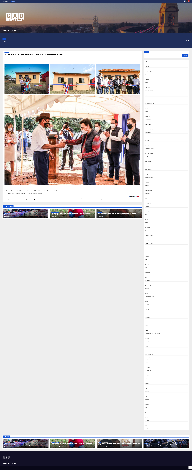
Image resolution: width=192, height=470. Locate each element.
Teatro (146, 396)
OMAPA (146, 298)
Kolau (146, 259)
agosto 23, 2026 (8, 446)
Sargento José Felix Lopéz (150, 378)
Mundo (146, 283)
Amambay (147, 79)
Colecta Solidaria (148, 132)
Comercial (147, 140)
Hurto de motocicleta (149, 232)
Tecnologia (147, 401)
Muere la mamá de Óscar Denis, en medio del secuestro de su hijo (87, 199)
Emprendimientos (148, 190)
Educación (147, 185)
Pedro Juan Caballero (149, 322)
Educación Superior (149, 187)
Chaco (146, 121)
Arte (146, 84)
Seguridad (147, 383)
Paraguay (147, 309)
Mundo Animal (148, 285)
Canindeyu (147, 111)
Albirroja (146, 76)
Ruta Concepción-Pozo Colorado (151, 357)
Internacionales (148, 248)
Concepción (6, 52)
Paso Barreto (147, 312)
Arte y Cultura (147, 87)
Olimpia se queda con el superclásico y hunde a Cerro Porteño (162, 445)
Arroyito (146, 82)
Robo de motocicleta (149, 354)
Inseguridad (147, 240)
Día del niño (147, 172)
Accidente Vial (147, 69)
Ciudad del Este (148, 124)
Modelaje (146, 277)
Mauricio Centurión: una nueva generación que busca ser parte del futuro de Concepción (70, 214)
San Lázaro (147, 372)
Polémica (146, 325)
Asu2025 (146, 92)
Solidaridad (147, 391)
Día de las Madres (148, 169)
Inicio (5, 41)
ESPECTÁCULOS (148, 203)
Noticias (146, 293)
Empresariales (147, 193)
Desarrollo (147, 158)
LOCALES (147, 264)
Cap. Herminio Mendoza (149, 113)
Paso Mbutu (147, 317)
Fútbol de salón (148, 217)
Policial (146, 327)
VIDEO (146, 423)
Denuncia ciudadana (149, 153)
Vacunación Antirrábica (149, 415)
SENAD (146, 386)
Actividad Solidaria (148, 71)
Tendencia (147, 404)
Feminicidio (147, 211)
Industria (146, 238)
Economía (147, 182)
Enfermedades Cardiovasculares (151, 195)
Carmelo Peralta (148, 119)
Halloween (147, 219)
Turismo (146, 409)
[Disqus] (72, 234)
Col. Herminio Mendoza (149, 129)
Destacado (147, 166)
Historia (146, 222)
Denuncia (147, 150)
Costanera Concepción (149, 148)
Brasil (146, 106)
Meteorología (147, 272)
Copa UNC (147, 145)
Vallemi (146, 417)
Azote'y (146, 95)
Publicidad (147, 343)
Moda (146, 275)
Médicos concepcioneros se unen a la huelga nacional (20, 215)
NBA (146, 290)
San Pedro (147, 375)
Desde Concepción (148, 161)
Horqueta (147, 224)
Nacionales (147, 288)
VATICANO (147, 420)
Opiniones (147, 304)
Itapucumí (147, 256)
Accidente (147, 66)
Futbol (146, 214)
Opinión (146, 301)
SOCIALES (147, 388)
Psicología (147, 338)
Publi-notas (147, 341)
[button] (186, 40)
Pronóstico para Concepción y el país (152, 333)
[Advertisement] (98, 40)
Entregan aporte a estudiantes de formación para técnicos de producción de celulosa (25, 199)
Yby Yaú (146, 428)
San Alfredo (147, 367)
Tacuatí (146, 394)
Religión (146, 351)
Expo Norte (147, 206)
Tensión (146, 407)
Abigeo (146, 61)
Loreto (146, 267)
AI (145, 74)
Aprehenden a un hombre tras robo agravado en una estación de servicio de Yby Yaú (119, 444)
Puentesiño (147, 346)
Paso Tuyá (147, 320)
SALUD (146, 362)
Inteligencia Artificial (149, 243)
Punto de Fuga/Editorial (149, 349)
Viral (146, 425)
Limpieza (146, 261)
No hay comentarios (18, 446)
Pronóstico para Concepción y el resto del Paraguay (155, 335)
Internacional (147, 246)
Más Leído (147, 269)
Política (57, 212)
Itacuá (146, 253)
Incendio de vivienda (149, 235)
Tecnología (147, 399)
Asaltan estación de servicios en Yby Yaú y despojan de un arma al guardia (117, 214)
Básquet (146, 98)
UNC (146, 412)
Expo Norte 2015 (148, 209)
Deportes (147, 156)
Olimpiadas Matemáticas (149, 296)
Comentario (147, 137)
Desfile (146, 164)
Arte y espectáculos (149, 90)
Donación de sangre (149, 177)
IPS (145, 251)
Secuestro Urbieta (148, 380)
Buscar (146, 51)
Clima (146, 127)
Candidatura (147, 108)
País (146, 306)
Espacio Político (148, 201)
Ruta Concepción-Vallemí (150, 359)
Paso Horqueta (148, 314)
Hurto (146, 230)
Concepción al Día (9, 30)
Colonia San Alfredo (149, 135)
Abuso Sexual (147, 63)
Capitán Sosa (147, 116)
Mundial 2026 (147, 280)
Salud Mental (147, 364)
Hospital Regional (148, 227)
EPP (146, 198)
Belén (146, 100)
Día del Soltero (148, 174)
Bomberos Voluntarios (149, 103)
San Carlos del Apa (148, 370)
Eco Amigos (147, 180)
